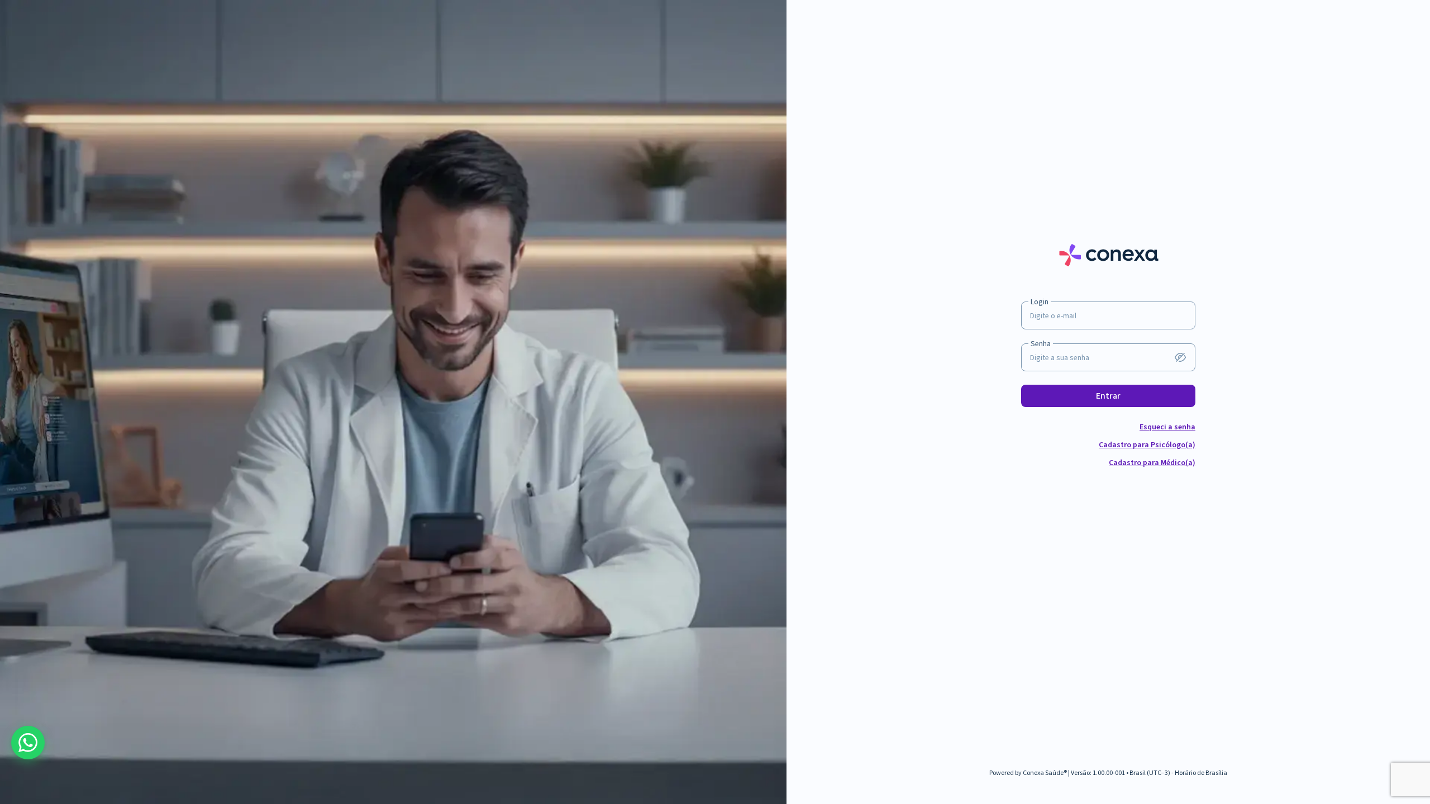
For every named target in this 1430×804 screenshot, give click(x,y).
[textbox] (1108, 358)
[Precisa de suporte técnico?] (28, 742)
